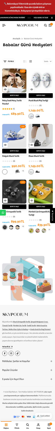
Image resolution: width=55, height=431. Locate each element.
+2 (23, 226)
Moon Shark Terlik (36, 156)
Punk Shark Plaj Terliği (38, 100)
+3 (23, 171)
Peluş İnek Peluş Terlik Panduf (12, 102)
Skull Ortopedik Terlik (11, 212)
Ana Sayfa (16, 39)
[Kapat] (51, 17)
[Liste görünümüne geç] (25, 61)
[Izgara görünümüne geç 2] (30, 61)
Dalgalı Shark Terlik (10, 156)
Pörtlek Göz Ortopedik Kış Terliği (40, 213)
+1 (49, 229)
